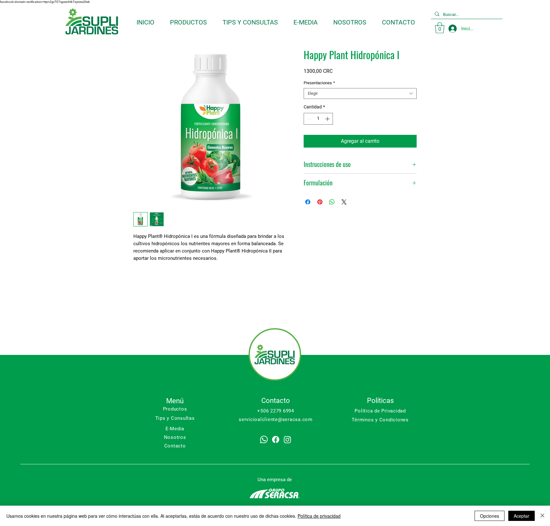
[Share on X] (344, 202)
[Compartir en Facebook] (308, 202)
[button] (439, 27)
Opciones (489, 516)
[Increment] (328, 118)
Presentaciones (319, 82)
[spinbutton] (318, 118)
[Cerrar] (542, 516)
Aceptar (521, 516)
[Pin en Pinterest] (320, 202)
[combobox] (360, 93)
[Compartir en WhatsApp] (332, 202)
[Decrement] (309, 118)
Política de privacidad (319, 516)
